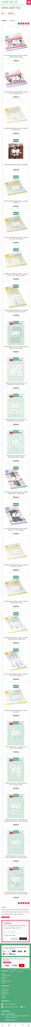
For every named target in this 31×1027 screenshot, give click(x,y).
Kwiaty (18, 8)
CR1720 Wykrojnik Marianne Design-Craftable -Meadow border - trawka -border (15, 492)
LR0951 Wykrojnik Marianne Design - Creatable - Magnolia (16, 201)
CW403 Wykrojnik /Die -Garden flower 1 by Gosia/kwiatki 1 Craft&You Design (16, 420)
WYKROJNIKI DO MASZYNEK (8, 8)
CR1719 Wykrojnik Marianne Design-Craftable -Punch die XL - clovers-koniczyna (15, 529)
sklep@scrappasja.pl (10, 1020)
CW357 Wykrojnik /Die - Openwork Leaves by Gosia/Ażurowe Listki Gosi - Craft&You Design (16, 893)
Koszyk (3, 996)
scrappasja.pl (4, 7)
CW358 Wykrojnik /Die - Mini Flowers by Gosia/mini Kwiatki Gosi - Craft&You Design (16, 856)
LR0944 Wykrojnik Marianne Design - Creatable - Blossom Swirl (16, 128)
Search (9, 1025)
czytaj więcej (5, 917)
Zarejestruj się (5, 990)
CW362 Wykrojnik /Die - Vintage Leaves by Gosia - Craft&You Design (15, 747)
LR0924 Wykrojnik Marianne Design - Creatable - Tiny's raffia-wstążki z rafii (16, 674)
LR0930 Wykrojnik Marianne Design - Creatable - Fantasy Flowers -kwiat (16, 601)
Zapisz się (23, 938)
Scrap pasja (12, 2)
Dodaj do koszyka (17, 42)
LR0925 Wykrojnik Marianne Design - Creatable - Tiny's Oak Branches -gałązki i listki (16, 638)
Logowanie (15, 1025)
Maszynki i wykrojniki (15, 7)
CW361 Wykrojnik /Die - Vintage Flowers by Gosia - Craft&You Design (16, 783)
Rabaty (3, 982)
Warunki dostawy (6, 975)
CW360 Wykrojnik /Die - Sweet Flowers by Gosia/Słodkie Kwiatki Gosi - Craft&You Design (16, 820)
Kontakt (3, 979)
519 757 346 (10, 1014)
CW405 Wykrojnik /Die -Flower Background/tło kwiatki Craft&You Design (16, 347)
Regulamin (4, 977)
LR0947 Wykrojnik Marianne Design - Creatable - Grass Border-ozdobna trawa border (16, 310)
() (22, 1025)
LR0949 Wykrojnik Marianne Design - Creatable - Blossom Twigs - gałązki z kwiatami (16, 274)
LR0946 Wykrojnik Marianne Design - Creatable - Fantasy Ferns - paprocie (16, 565)
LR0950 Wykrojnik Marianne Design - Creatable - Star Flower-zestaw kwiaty (16, 238)
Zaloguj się (4, 988)
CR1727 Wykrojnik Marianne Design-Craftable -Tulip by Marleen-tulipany (15, 56)
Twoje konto (5, 992)
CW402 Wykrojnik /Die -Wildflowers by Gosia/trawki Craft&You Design (16, 456)
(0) (28, 1025)
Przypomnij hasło (6, 994)
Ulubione (4, 997)
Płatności (4, 973)
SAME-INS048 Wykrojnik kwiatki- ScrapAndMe (15, 164)
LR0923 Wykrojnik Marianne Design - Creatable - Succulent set (16, 711)
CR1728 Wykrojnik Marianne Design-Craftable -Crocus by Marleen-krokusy (15, 92)
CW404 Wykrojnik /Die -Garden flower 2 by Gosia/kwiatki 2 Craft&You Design (16, 383)
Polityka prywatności (6, 981)
